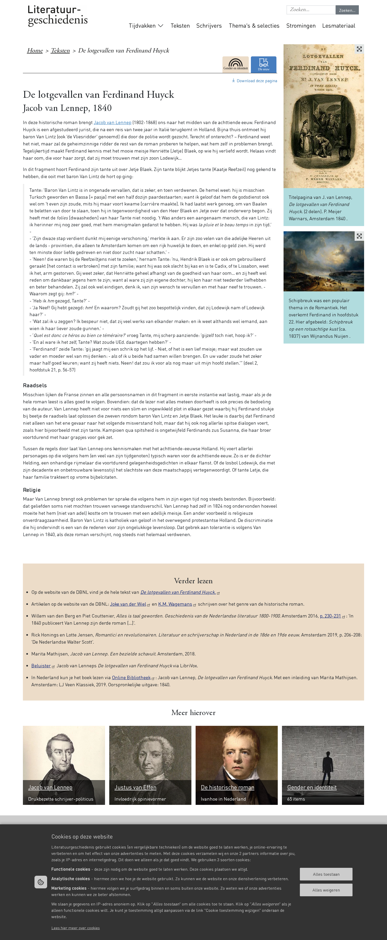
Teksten (180, 25)
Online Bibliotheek (131, 677)
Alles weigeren (326, 890)
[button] (311, 9)
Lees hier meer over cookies (75, 927)
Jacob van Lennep (112, 122)
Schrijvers (209, 25)
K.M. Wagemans (175, 604)
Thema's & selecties (254, 25)
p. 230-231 (330, 616)
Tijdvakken (142, 25)
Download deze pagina (257, 80)
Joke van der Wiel (128, 604)
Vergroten (359, 49)
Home (35, 51)
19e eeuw (264, 64)
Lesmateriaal (338, 25)
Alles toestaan (326, 874)
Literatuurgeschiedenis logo (57, 16)
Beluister (41, 665)
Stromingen (301, 25)
